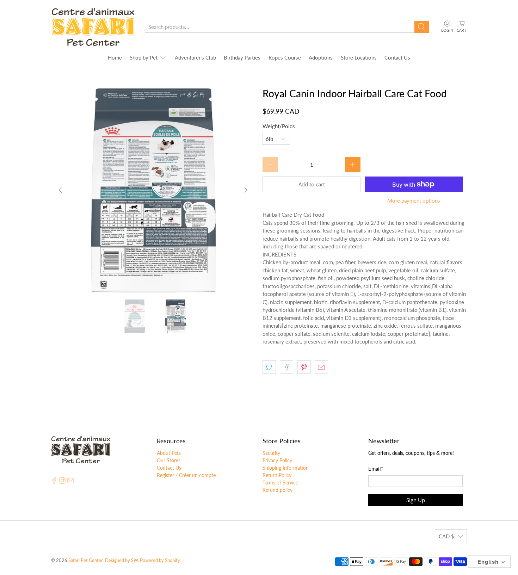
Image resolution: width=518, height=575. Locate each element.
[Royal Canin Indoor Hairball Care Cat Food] (153, 190)
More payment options (413, 200)
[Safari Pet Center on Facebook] (54, 482)
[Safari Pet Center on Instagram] (62, 482)
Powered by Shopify (160, 560)
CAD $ (446, 536)
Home (115, 57)
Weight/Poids (279, 126)
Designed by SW (121, 560)
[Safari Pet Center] (92, 27)
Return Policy (277, 475)
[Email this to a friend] (321, 367)
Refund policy (277, 490)
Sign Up (415, 499)
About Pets (169, 453)
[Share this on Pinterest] (304, 367)
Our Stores (168, 460)
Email (375, 468)
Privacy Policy (277, 460)
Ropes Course (285, 57)
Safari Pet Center (85, 560)
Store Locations (359, 57)
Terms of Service (280, 483)
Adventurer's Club (195, 57)
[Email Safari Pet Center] (70, 482)
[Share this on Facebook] (286, 367)
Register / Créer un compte (186, 475)
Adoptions (321, 57)
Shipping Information (286, 468)
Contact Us (397, 57)
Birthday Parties (242, 57)
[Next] (244, 190)
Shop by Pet (144, 57)
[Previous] (62, 190)
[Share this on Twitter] (269, 367)
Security (271, 453)
